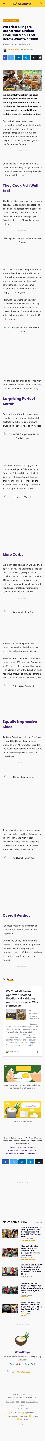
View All (39, 1222)
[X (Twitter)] (11, 57)
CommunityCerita (28, 1240)
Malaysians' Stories (15, 1221)
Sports (24, 1315)
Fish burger (12, 1151)
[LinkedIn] (18, 57)
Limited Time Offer (15, 1154)
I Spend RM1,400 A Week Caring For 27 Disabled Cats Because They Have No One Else (30, 1250)
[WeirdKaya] (22, 3)
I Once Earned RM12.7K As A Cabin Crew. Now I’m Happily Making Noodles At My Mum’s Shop (31, 1269)
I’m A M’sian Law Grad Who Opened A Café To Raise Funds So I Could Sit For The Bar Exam (31, 1232)
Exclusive (24, 1297)
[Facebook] (5, 57)
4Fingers (14, 1147)
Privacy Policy (15, 1398)
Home (6, 1138)
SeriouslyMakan (11, 20)
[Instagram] (16, 1364)
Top (23, 1424)
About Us (25, 1395)
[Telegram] (26, 57)
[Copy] (40, 57)
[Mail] (31, 1364)
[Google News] (34, 1364)
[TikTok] (22, 1364)
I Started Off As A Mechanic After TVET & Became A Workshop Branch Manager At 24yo (32, 1288)
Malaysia (33, 1154)
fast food (28, 1147)
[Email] (34, 57)
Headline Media (32, 1402)
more (11, 979)
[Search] (41, 3)
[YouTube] (19, 1364)
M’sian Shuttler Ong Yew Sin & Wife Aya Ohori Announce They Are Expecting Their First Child (31, 1307)
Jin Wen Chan (13, 50)
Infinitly (25, 1408)
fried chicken (29, 1151)
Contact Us (30, 1398)
